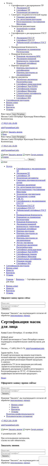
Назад (3, 378)
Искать (31, 159)
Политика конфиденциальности (20, 414)
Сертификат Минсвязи (26, 91)
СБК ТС (20, 31)
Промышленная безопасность (29, 215)
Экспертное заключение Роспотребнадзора (27, 80)
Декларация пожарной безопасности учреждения (27, 60)
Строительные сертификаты (28, 93)
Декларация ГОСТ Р (25, 38)
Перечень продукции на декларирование (27, 73)
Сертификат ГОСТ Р (25, 40)
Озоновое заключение (26, 17)
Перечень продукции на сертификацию (27, 69)
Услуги (9, 166)
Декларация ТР (23, 8)
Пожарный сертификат (26, 63)
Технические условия (25, 28)
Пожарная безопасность (26, 222)
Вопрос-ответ (12, 102)
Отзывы (9, 109)
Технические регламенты (27, 12)
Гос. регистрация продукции (28, 19)
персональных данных (20, 315)
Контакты (10, 107)
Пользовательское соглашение (19, 416)
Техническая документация (28, 194)
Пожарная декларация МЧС (28, 56)
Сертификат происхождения (28, 84)
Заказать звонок (15, 132)
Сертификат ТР (23, 10)
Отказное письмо (23, 95)
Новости (10, 105)
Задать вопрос (37, 155)
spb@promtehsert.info (10, 127)
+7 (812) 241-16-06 (9, 123)
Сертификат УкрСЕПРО (27, 86)
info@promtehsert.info (35, 348)
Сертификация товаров (26, 89)
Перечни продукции (25, 231)
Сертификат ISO (23, 98)
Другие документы (24, 242)
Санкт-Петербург (18, 114)
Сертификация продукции (17, 100)
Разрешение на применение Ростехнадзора (28, 50)
